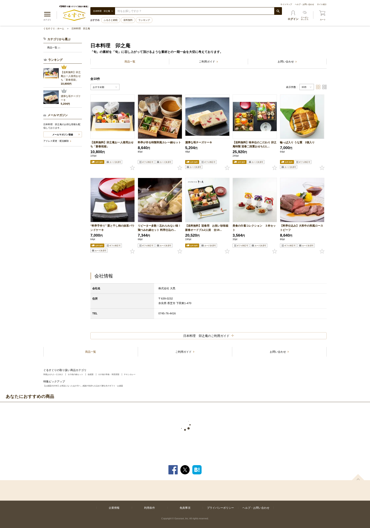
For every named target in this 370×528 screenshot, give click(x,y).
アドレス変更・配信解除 (56, 141)
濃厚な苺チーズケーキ (198, 142)
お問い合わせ (286, 61)
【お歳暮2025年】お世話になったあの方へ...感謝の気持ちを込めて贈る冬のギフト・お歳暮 (83, 386)
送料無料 (128, 20)
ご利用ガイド (207, 61)
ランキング (144, 20)
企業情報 (114, 507)
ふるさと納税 (111, 20)
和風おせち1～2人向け (53, 374)
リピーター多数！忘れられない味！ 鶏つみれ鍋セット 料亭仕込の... (160, 227)
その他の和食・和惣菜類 (108, 374)
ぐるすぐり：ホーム (53, 28)
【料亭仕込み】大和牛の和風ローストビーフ (301, 227)
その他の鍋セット (75, 374)
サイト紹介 (322, 4)
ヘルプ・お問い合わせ (304, 4)
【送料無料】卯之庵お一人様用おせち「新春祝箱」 (112, 144)
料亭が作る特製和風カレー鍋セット (159, 142)
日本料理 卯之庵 (80, 28)
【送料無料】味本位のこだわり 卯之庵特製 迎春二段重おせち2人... (255, 144)
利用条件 (149, 507)
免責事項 (185, 507)
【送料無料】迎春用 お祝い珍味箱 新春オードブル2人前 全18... (207, 227)
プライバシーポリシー (220, 507)
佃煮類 (90, 374)
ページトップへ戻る (358, 477)
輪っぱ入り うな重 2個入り (297, 142)
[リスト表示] (324, 87)
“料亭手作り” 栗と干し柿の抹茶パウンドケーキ (112, 227)
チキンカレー (129, 374)
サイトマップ (286, 4)
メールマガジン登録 (62, 134)
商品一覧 (129, 61)
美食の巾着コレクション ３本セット (254, 227)
